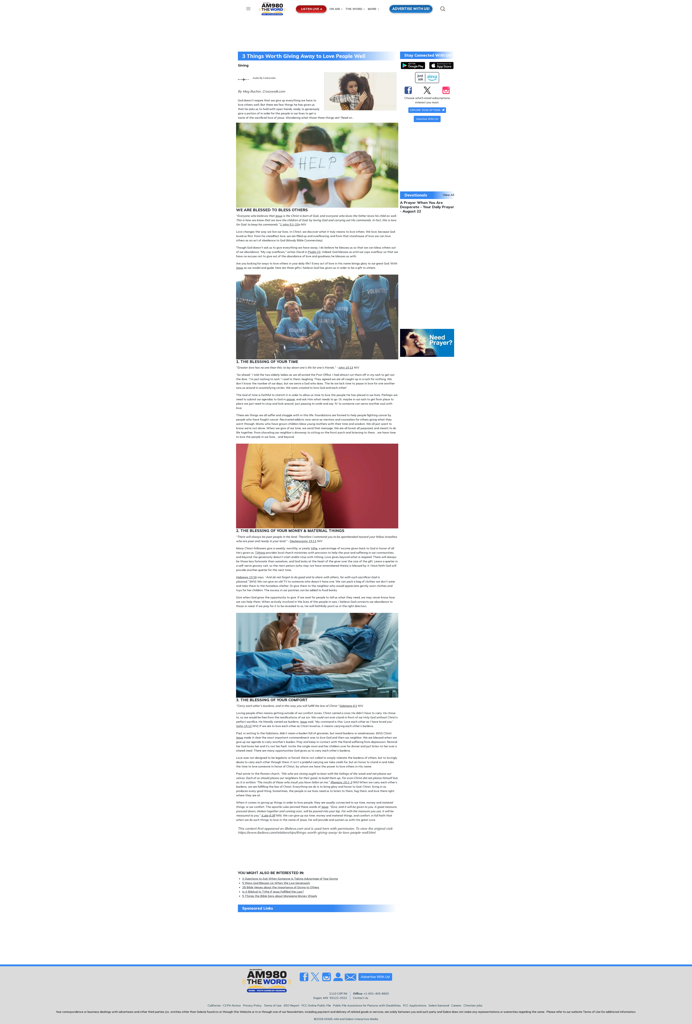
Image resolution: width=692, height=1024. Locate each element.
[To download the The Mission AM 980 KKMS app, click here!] (413, 65)
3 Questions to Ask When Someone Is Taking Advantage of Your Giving (290, 878)
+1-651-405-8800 (376, 993)
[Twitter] (427, 90)
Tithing (260, 552)
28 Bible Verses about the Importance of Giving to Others (280, 887)
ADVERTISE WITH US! (411, 8)
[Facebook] (408, 90)
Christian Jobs (472, 1005)
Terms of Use (272, 1005)
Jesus (278, 216)
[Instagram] (446, 90)
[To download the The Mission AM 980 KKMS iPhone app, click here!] (441, 65)
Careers (456, 1005)
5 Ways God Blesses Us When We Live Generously (276, 883)
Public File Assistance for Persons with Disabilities (367, 1005)
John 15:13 (345, 367)
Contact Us (360, 998)
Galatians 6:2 (348, 706)
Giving (243, 65)
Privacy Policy (252, 1005)
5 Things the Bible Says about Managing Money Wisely (279, 896)
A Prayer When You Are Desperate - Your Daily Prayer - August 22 (427, 206)
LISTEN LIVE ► (312, 9)
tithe (314, 548)
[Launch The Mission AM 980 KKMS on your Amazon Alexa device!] (427, 77)
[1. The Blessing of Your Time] (317, 316)
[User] (337, 979)
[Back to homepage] (265, 982)
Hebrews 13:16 (246, 577)
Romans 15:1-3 (341, 782)
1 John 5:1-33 (289, 224)
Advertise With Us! (427, 119)
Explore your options (425, 110)
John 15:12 (244, 726)
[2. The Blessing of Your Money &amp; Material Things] (317, 485)
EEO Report (291, 1005)
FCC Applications (414, 1005)
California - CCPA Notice (224, 1005)
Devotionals (415, 195)
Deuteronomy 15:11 (303, 541)
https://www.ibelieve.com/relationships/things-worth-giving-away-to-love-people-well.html (306, 832)
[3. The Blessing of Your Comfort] (317, 655)
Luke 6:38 (268, 815)
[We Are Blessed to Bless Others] (317, 165)
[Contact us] (349, 977)
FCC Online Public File (316, 1005)
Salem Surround (439, 1005)
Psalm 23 (314, 252)
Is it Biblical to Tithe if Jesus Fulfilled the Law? (273, 891)
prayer (291, 399)
